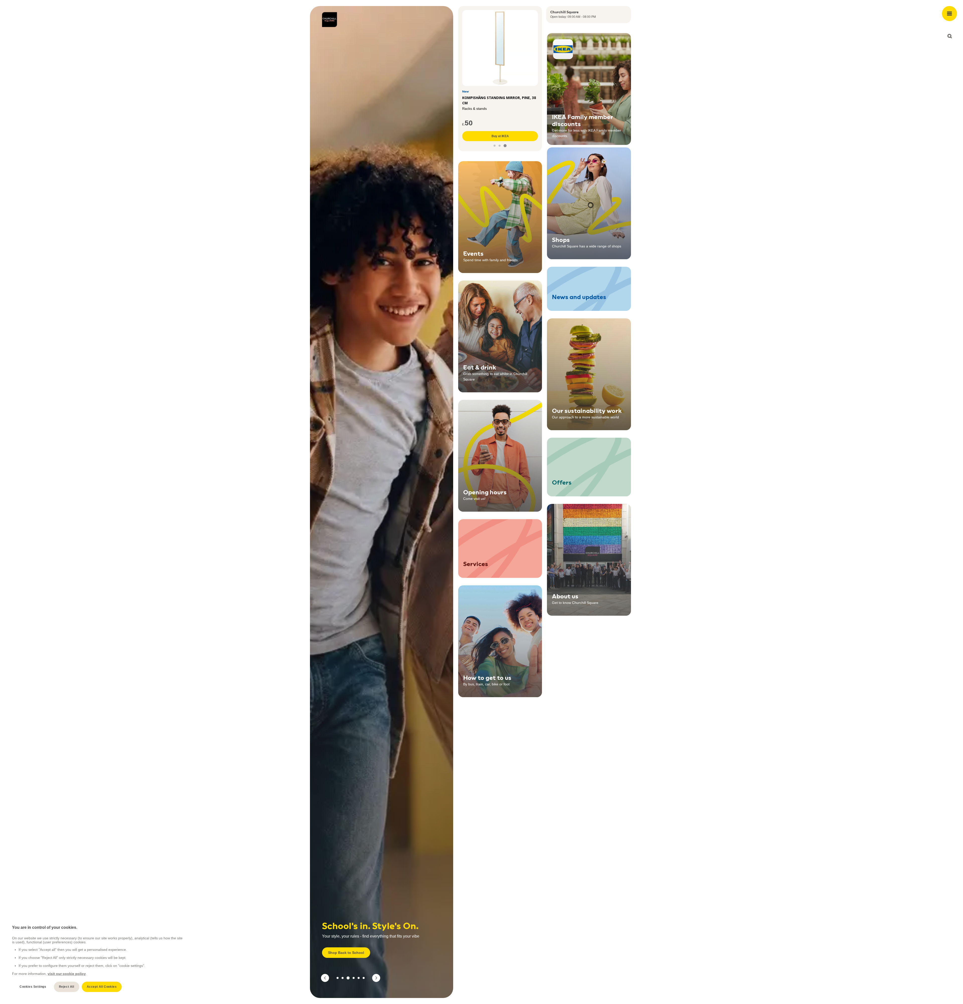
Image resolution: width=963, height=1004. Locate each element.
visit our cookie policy (67, 974)
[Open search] (949, 36)
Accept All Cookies (102, 986)
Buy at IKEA (500, 136)
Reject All (66, 986)
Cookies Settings (33, 986)
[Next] (376, 978)
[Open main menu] (949, 13)
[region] (98, 958)
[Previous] (325, 978)
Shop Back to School (346, 953)
